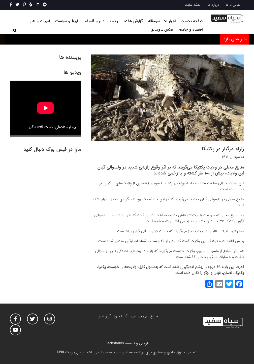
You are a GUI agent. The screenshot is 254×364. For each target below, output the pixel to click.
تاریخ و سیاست (67, 21)
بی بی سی (139, 316)
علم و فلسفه (94, 21)
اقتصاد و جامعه (190, 30)
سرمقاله (154, 21)
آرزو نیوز (104, 316)
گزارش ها (135, 21)
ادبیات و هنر (40, 21)
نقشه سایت (192, 4)
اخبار (172, 21)
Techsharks (114, 343)
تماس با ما (233, 4)
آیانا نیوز (120, 316)
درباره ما (213, 4)
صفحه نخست (192, 21)
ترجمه (115, 21)
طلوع (154, 316)
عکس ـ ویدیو (162, 30)
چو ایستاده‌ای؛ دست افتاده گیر (52, 127)
